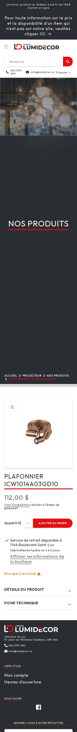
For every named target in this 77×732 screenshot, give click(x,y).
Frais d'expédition (17, 504)
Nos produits (58, 375)
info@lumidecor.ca (42, 72)
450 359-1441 (16, 72)
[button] (7, 47)
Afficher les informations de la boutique (37, 559)
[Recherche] (68, 61)
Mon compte (16, 675)
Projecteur (32, 375)
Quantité (12, 523)
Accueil (10, 375)
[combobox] (38, 61)
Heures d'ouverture (22, 681)
